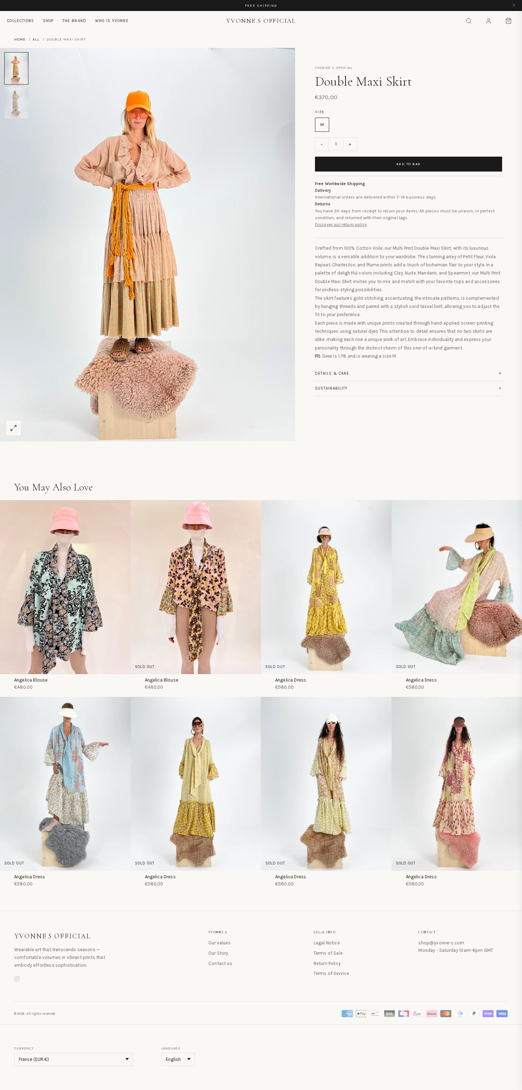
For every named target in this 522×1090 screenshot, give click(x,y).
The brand (74, 20)
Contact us (220, 963)
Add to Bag (408, 164)
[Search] (468, 21)
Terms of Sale (328, 953)
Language (170, 1048)
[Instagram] (17, 980)
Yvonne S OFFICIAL (52, 936)
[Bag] (508, 21)
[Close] (513, 5)
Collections (20, 20)
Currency (24, 1048)
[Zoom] (13, 428)
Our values (219, 942)
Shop (48, 20)
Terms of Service (331, 973)
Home (20, 39)
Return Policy (327, 963)
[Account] (488, 21)
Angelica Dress (290, 680)
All (36, 39)
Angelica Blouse (31, 680)
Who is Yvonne (112, 20)
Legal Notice (327, 942)
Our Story (218, 953)
